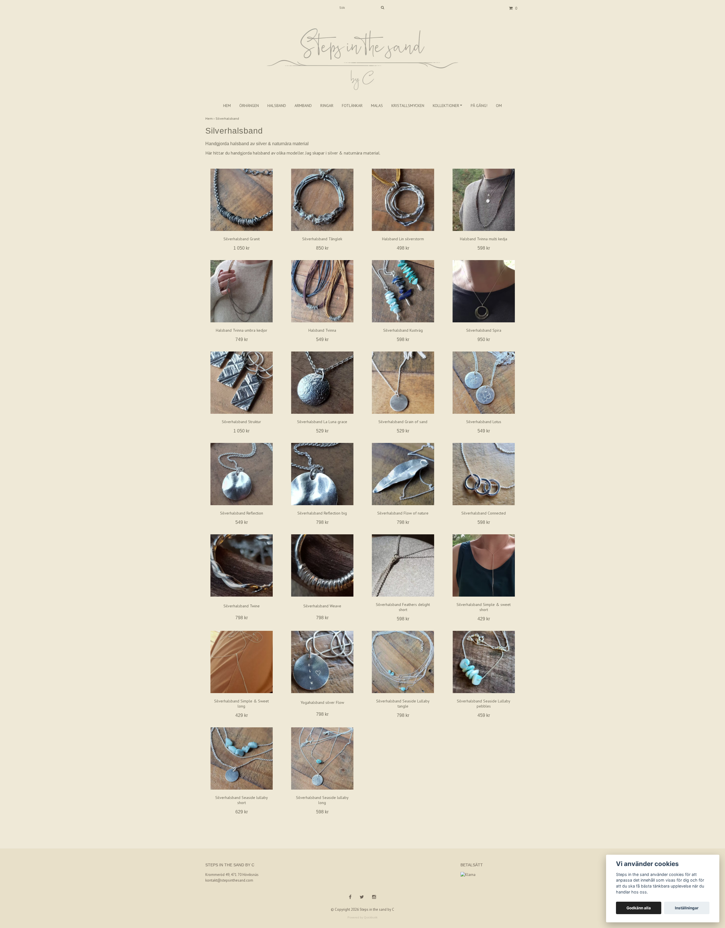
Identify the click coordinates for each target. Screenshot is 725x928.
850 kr (322, 248)
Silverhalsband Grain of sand (402, 421)
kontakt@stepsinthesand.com (229, 880)
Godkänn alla (638, 908)
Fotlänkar (352, 105)
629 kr (241, 811)
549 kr (322, 339)
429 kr (483, 618)
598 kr (483, 248)
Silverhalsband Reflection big (322, 513)
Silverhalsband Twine (241, 605)
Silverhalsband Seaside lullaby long (322, 800)
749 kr (241, 339)
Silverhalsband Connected (483, 513)
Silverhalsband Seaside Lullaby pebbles (483, 703)
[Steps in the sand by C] (362, 53)
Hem (227, 105)
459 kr (483, 715)
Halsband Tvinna (322, 330)
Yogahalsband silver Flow (322, 702)
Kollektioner (446, 105)
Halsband (276, 105)
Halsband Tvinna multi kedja (483, 238)
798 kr (322, 522)
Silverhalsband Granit (241, 238)
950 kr (483, 339)
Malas (377, 105)
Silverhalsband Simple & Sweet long (241, 703)
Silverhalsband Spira (483, 330)
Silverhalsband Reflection (241, 513)
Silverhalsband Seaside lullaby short (241, 800)
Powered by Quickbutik (362, 917)
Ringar (326, 105)
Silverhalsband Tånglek (322, 238)
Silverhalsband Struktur (241, 421)
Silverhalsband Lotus (483, 421)
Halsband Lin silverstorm (403, 238)
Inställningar (687, 908)
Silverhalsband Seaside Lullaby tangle (403, 703)
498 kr (403, 248)
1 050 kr (241, 248)
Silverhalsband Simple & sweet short (484, 607)
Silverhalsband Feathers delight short (403, 607)
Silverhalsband (228, 118)
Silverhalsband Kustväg (403, 330)
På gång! (479, 105)
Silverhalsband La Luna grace (322, 421)
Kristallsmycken (407, 105)
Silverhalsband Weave (322, 605)
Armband (303, 105)
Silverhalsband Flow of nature (402, 513)
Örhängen (249, 105)
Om (499, 105)
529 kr (322, 430)
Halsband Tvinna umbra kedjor (241, 330)
